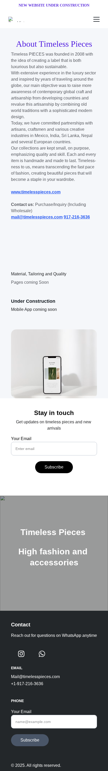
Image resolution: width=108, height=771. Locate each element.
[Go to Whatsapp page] (42, 654)
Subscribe (54, 467)
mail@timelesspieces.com (37, 217)
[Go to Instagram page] (21, 654)
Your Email (21, 438)
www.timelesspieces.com (36, 192)
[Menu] (96, 19)
